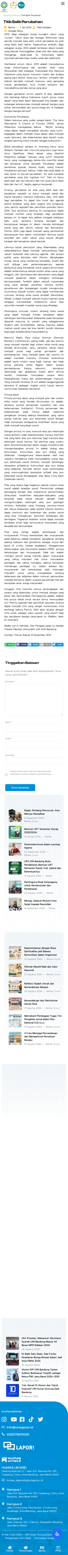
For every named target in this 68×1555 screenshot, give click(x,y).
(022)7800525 (18, 1434)
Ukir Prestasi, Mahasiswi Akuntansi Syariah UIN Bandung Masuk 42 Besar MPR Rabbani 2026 (41, 1341)
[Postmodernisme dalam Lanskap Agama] (15, 854)
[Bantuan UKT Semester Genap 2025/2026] (15, 837)
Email (8, 738)
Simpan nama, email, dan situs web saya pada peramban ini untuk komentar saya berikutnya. (30, 772)
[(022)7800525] (3, 1434)
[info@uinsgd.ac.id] (3, 1427)
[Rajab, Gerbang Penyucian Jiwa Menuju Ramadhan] (15, 821)
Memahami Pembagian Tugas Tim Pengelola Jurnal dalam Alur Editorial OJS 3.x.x (43, 1019)
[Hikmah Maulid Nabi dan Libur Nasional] (15, 975)
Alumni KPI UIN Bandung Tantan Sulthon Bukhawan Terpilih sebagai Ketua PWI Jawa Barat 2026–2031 (41, 1373)
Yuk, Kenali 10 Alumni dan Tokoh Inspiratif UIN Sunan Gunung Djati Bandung (40, 1389)
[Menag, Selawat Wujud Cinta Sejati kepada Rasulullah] (15, 909)
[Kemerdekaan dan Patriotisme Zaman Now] (15, 1009)
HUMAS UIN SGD (14, 1468)
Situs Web (9, 755)
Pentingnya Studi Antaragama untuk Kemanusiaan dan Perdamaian (40, 885)
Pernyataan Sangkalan (46, 1538)
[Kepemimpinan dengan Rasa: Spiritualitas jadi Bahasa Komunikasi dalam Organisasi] (15, 958)
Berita (16, 15)
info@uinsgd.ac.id (20, 1427)
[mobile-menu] (62, 3)
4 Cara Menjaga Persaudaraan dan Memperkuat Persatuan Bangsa (40, 1036)
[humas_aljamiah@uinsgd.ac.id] (3, 1480)
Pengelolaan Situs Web (18, 1538)
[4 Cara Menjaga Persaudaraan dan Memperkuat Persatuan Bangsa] (15, 1043)
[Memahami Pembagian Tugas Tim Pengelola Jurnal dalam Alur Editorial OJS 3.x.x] (15, 1026)
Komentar (10, 681)
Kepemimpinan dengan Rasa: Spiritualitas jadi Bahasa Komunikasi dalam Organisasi (40, 951)
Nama (8, 722)
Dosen (35, 821)
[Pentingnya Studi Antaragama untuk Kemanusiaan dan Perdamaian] (15, 892)
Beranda (7, 15)
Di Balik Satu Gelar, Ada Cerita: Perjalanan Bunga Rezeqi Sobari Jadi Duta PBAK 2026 (42, 1357)
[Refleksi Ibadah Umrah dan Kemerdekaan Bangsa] (15, 992)
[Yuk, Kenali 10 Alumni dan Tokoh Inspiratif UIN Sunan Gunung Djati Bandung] (12, 1396)
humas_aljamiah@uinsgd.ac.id (25, 1480)
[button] (10, 645)
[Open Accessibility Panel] (57, 1533)
